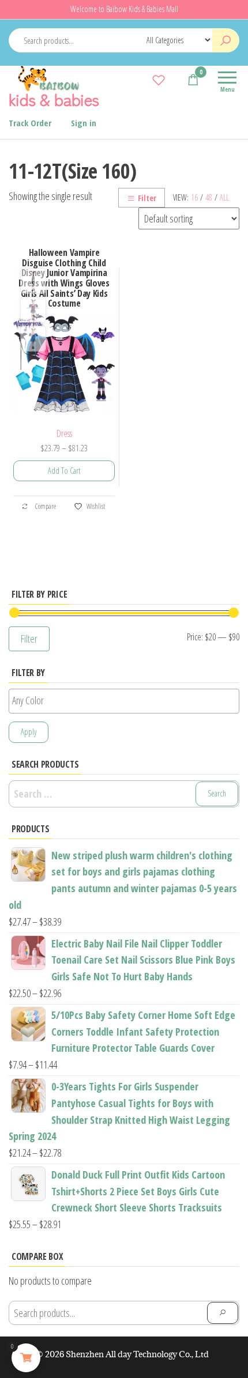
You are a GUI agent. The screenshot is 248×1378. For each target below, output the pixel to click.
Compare (45, 506)
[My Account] (176, 79)
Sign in (83, 123)
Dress (64, 433)
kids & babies (54, 99)
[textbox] (127, 700)
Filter (147, 197)
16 (194, 197)
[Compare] (141, 79)
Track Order (30, 123)
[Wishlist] (159, 79)
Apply (28, 731)
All (224, 197)
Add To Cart (64, 470)
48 (208, 197)
